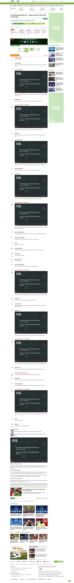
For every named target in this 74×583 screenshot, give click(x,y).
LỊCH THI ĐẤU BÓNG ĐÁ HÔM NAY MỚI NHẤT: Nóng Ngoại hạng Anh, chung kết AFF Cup (41, 550)
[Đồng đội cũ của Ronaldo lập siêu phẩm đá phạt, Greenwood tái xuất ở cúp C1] (14, 536)
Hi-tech (51, 3)
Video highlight (30, 5)
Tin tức (17, 3)
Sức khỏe (47, 3)
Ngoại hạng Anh (51, 5)
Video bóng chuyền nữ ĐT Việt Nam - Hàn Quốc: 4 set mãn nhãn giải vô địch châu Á (59, 84)
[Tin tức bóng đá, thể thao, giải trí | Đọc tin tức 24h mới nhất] (12, 1)
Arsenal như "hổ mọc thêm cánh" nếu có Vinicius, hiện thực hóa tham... (41, 528)
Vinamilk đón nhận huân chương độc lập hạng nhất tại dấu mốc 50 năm (59, 59)
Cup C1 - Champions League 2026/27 (20, 532)
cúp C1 (23, 483)
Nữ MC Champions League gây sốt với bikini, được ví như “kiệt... (43, 541)
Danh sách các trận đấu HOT (15, 26)
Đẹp (40, 564)
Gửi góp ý (19, 498)
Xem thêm (11, 9)
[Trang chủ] (11, 5)
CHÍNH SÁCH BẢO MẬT (32, 579)
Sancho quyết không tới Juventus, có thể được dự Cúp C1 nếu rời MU (34, 490)
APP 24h (13, 561)
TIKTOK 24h (40, 561)
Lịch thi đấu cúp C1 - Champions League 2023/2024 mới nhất (16, 515)
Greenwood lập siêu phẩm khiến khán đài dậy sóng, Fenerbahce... (33, 541)
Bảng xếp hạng (44, 5)
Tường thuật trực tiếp (37, 5)
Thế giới (55, 3)
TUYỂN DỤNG (48, 579)
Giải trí (44, 3)
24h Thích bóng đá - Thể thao (36, 3)
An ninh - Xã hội (26, 564)
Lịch (47, 1)
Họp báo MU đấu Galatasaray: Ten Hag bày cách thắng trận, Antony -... (28, 528)
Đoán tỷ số (41, 1)
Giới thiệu (22, 579)
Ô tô (62, 3)
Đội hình (24, 45)
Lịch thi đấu (20, 5)
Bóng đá (24, 3)
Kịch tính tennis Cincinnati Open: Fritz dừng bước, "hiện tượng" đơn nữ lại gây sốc (59, 89)
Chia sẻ (46, 18)
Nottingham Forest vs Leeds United (54, 9)
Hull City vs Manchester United (15, 31)
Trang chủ (11, 13)
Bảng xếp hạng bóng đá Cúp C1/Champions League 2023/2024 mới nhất (41, 515)
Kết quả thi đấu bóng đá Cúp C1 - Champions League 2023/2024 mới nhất (16, 528)
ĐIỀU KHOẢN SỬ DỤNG (41, 579)
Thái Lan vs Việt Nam (24, 9)
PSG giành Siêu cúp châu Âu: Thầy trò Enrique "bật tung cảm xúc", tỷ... (28, 515)
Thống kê (33, 45)
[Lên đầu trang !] (72, 581)
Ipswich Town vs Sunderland (44, 9)
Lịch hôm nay (25, 5)
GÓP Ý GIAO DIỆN (3, 582)
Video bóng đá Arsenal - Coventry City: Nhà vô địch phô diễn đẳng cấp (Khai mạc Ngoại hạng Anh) (41, 555)
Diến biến (15, 45)
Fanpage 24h (26, 561)
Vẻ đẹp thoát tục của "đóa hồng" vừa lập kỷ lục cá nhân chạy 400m (60, 73)
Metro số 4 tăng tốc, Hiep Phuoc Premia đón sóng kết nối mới (60, 64)
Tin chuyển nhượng (58, 5)
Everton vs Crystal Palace (34, 9)
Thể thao (59, 3)
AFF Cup (20, 3)
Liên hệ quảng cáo (14, 579)
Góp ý (26, 579)
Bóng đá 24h (33, 561)
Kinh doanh (29, 3)
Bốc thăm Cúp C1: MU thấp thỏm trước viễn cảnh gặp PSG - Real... (24, 541)
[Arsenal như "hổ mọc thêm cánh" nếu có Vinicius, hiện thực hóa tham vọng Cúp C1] (42, 522)
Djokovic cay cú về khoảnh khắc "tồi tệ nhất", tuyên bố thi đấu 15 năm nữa (60, 79)
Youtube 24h (48, 561)
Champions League (24, 473)
